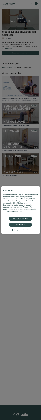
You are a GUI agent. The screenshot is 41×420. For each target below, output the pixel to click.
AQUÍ (19, 203)
